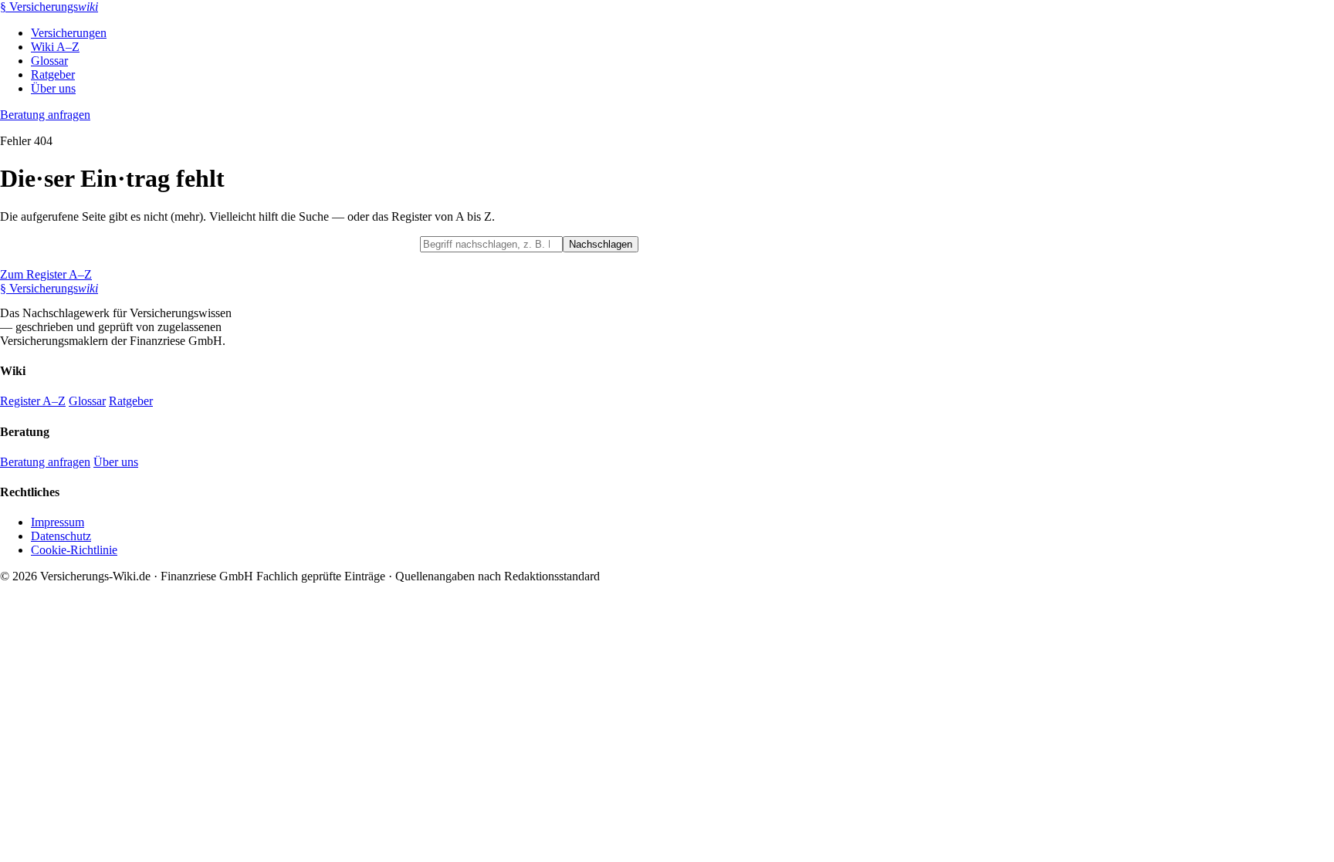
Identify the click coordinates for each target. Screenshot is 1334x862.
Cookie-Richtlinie (74, 549)
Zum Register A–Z (46, 274)
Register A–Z (33, 400)
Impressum (57, 522)
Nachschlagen (600, 244)
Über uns (53, 88)
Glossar (49, 60)
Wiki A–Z (55, 46)
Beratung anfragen (45, 114)
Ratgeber (53, 74)
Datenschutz (61, 536)
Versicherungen (69, 32)
